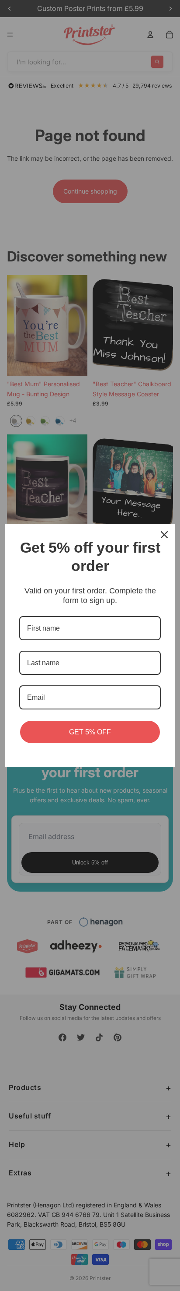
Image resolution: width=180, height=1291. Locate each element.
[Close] (164, 534)
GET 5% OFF (90, 732)
